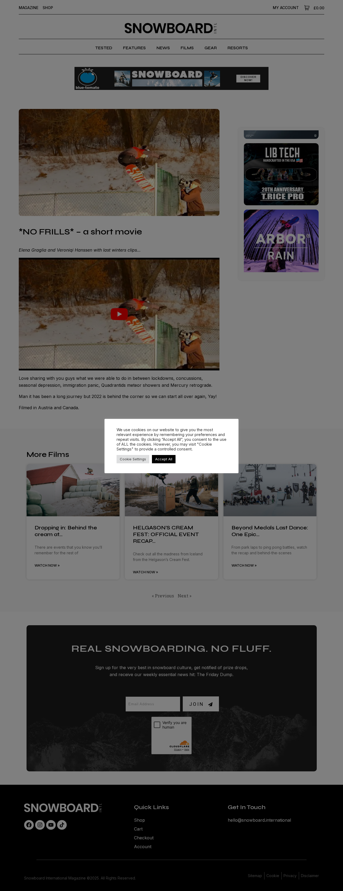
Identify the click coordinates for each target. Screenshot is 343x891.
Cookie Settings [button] (133, 459)
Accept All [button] (163, 459)
